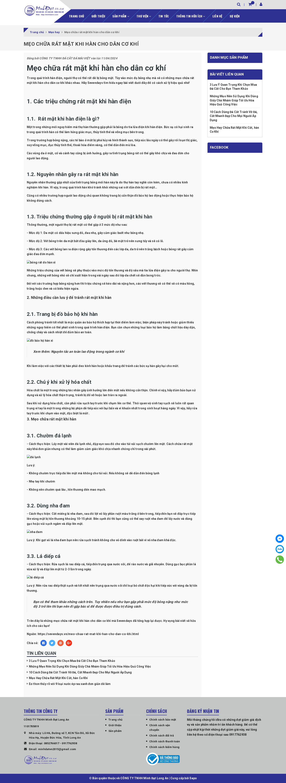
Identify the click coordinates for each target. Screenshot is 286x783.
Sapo (193, 778)
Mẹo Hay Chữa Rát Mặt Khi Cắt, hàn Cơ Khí (58, 678)
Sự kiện (235, 16)
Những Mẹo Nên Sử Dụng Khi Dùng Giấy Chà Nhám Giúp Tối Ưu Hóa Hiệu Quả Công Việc (90, 666)
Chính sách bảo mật (162, 719)
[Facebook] (280, 538)
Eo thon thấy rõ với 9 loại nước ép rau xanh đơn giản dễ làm (70, 684)
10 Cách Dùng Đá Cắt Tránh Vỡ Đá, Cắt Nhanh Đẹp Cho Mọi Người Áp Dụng (80, 672)
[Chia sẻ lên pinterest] (60, 643)
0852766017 (51, 743)
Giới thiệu (98, 16)
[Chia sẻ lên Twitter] (52, 643)
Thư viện (143, 16)
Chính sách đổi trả (161, 735)
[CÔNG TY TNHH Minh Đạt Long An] (44, 10)
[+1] (69, 643)
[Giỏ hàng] (250, 4)
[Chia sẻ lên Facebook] (43, 643)
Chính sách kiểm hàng (164, 747)
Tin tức (163, 16)
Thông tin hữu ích (189, 16)
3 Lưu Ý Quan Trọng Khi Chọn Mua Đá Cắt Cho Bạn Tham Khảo (72, 660)
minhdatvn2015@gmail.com (57, 749)
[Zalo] (280, 549)
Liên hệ (217, 16)
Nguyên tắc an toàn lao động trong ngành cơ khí (88, 352)
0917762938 (69, 743)
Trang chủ (76, 16)
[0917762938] (280, 559)
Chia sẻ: (32, 643)
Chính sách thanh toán (164, 741)
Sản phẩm (119, 16)
